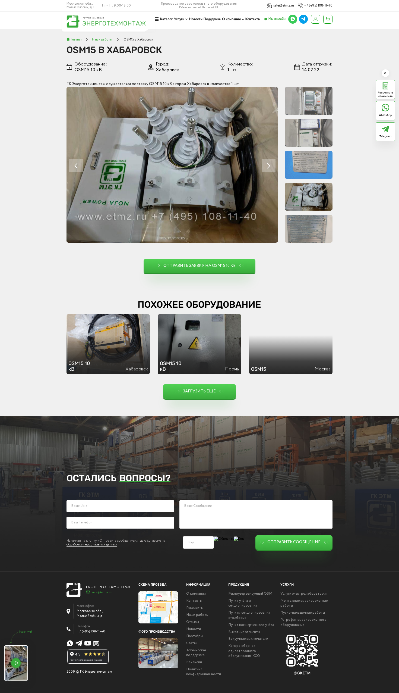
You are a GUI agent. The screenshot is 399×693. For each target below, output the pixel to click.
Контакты (252, 19)
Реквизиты (194, 607)
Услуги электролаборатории (304, 593)
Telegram (385, 136)
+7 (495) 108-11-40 (318, 5)
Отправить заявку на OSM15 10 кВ (199, 266)
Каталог (166, 19)
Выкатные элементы (244, 632)
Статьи (191, 643)
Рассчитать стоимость (385, 94)
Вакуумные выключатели (248, 638)
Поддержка (212, 19)
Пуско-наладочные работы (302, 612)
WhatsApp (385, 115)
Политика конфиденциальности (203, 672)
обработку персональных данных (91, 545)
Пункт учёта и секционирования (242, 603)
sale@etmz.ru (283, 5)
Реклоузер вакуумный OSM (250, 593)
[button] (269, 165)
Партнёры (194, 636)
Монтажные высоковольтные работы (304, 603)
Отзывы (192, 622)
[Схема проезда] (158, 607)
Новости (195, 19)
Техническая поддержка (196, 653)
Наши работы (197, 615)
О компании (231, 19)
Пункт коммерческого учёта (251, 625)
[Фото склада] (158, 653)
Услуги (179, 19)
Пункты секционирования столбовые (249, 615)
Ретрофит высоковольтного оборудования (303, 622)
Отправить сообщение (294, 542)
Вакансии (194, 662)
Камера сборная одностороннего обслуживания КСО (244, 651)
